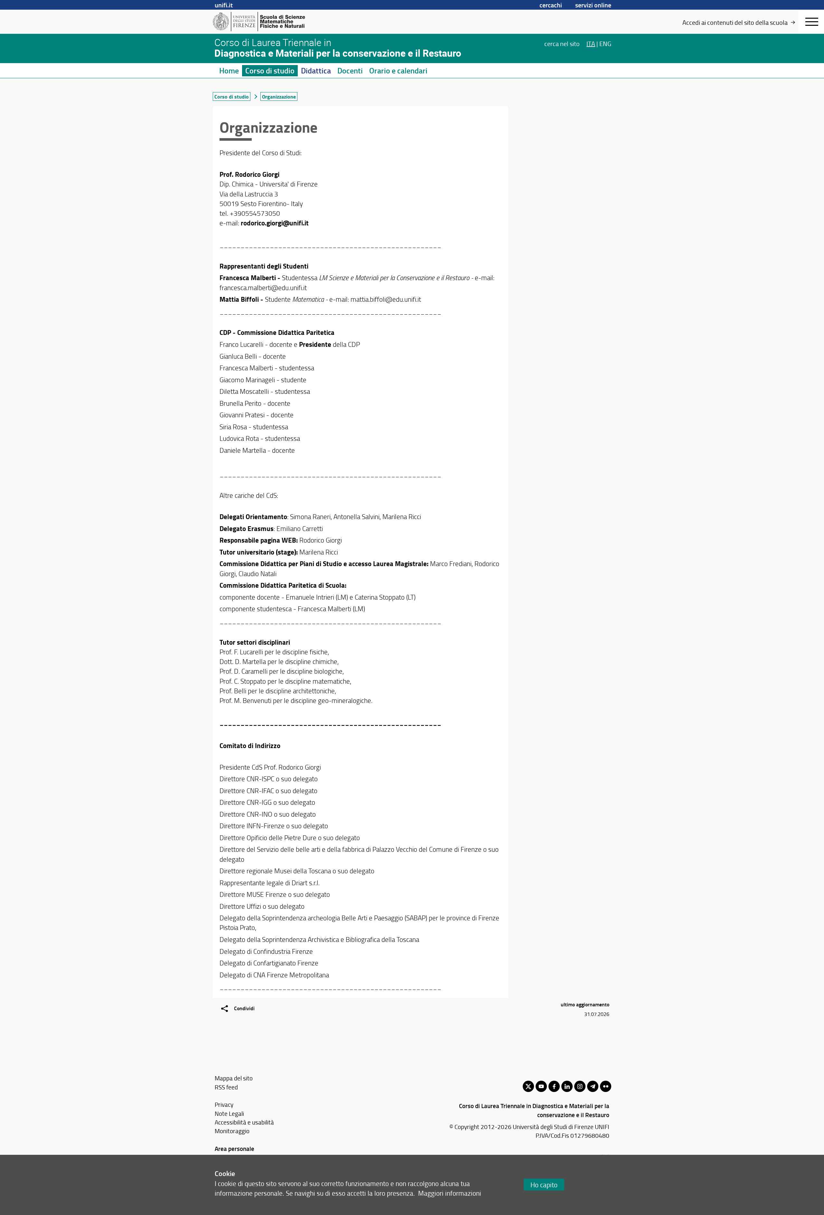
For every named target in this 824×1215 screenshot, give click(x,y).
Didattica (316, 70)
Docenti (350, 70)
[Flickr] (605, 1086)
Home (229, 70)
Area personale (234, 1148)
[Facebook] (554, 1086)
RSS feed (226, 1087)
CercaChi (550, 4)
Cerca (562, 43)
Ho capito (543, 1184)
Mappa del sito (234, 1078)
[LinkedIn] (567, 1086)
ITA (590, 43)
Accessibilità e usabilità (244, 1122)
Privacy (224, 1104)
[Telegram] (592, 1086)
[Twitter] (528, 1086)
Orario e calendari (398, 70)
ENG (605, 43)
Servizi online (593, 4)
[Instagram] (579, 1086)
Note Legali (229, 1113)
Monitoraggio (232, 1130)
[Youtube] (541, 1086)
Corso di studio (270, 70)
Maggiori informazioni (449, 1193)
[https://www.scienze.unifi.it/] (262, 21)
